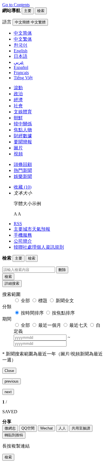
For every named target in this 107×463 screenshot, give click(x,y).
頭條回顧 (23, 164)
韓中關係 (23, 123)
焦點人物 (23, 129)
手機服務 (23, 235)
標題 (42, 300)
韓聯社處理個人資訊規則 (39, 247)
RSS (18, 223)
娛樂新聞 (23, 176)
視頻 (18, 153)
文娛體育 (23, 111)
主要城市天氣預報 (32, 229)
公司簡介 (23, 241)
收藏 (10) (22, 187)
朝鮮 (18, 117)
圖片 (18, 147)
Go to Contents (16, 4)
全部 (25, 300)
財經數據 (23, 135)
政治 (18, 93)
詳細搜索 (12, 283)
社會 (18, 105)
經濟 (18, 99)
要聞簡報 (23, 141)
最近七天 (78, 325)
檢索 (8, 276)
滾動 (18, 87)
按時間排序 (32, 312)
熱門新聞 (23, 170)
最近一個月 (49, 325)
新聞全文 (65, 300)
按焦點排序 (63, 312)
